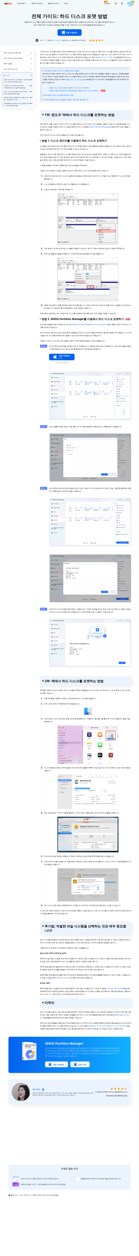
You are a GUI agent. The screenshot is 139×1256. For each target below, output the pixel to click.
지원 (65, 3)
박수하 (42, 40)
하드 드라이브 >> (26, 1195)
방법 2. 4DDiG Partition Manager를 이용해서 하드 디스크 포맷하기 (74, 91)
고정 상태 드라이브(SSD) (115, 988)
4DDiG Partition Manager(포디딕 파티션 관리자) (90, 324)
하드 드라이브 (55, 40)
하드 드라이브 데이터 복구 (13, 58)
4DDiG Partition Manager (99, 127)
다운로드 (107, 3)
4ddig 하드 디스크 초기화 (75, 79)
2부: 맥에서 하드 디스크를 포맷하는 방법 (58, 95)
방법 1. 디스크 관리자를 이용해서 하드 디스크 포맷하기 (70, 88)
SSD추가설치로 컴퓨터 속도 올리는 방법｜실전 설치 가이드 (16, 98)
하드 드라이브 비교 (11, 69)
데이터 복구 (21, 3)
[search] (122, 3)
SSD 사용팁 (8, 64)
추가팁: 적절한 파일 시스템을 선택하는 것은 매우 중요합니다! (66, 100)
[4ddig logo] (8, 3)
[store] (115, 3)
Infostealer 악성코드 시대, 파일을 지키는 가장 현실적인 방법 (16, 104)
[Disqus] (69, 1134)
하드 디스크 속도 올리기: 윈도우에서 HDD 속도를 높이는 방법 (15, 93)
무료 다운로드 (71, 32)
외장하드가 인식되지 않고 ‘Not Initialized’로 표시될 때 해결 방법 (15, 87)
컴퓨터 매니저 (53, 3)
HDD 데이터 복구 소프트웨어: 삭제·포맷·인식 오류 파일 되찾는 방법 (17, 81)
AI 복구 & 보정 (37, 3)
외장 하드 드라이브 (63, 978)
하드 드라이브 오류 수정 (12, 53)
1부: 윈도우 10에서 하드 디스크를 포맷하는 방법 (61, 71)
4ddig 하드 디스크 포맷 (103, 57)
